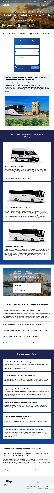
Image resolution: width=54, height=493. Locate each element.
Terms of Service (48, 481)
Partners (28, 482)
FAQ (38, 486)
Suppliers (47, 488)
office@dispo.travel (47, 1)
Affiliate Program (40, 482)
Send (35, 67)
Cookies (46, 482)
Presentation (29, 481)
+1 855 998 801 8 (35, 1)
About (27, 484)
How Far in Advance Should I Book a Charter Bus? (19, 343)
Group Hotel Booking (31, 486)
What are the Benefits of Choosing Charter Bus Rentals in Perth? (25, 330)
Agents (46, 486)
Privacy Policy (21, 68)
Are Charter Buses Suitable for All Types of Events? (20, 336)
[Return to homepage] (6, 5)
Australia (17, 288)
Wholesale (39, 484)
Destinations (29, 488)
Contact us (47, 484)
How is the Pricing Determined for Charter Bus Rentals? (22, 324)
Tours (38, 481)
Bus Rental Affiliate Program (21, 290)
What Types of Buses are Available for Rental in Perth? (21, 310)
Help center (13, 1)
